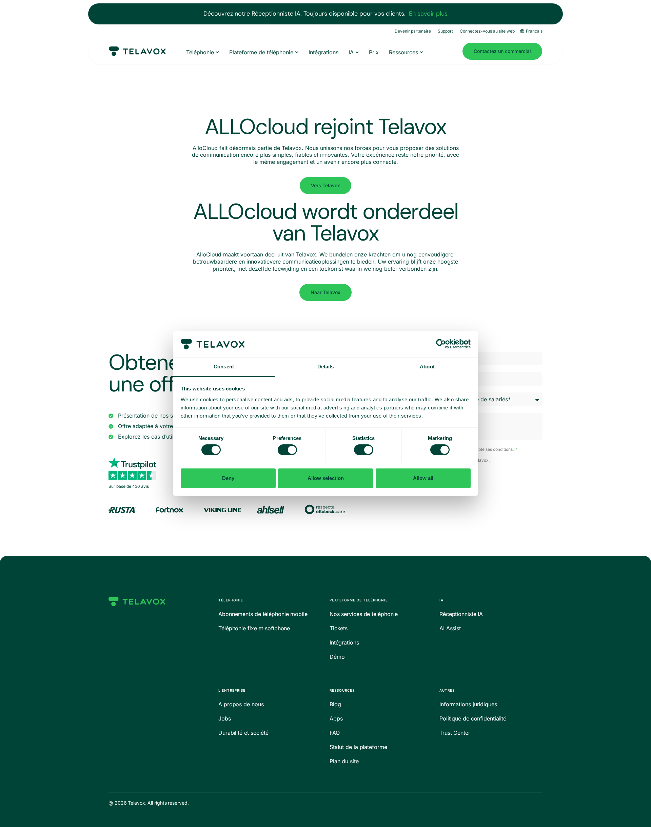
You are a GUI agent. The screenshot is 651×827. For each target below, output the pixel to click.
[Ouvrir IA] (357, 52)
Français (534, 31)
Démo (337, 656)
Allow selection (326, 478)
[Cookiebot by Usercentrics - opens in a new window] (441, 344)
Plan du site (344, 761)
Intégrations (344, 642)
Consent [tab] (224, 366)
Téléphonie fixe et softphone (254, 628)
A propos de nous (240, 704)
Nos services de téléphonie (364, 614)
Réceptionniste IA (461, 614)
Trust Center (454, 732)
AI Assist (450, 628)
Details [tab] (325, 366)
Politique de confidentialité (472, 718)
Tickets (339, 628)
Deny (228, 478)
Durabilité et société (243, 732)
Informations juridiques (468, 704)
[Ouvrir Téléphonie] (217, 52)
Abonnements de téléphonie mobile (263, 614)
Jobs (224, 718)
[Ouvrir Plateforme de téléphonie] (296, 52)
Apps (336, 718)
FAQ (335, 732)
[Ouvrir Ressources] (421, 52)
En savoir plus (428, 13)
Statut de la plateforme (358, 747)
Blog (335, 704)
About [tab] (427, 366)
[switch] (287, 449)
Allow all (423, 478)
